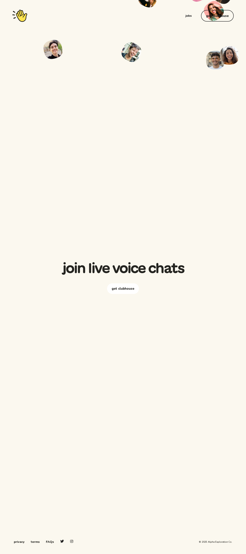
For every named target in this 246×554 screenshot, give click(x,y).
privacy (19, 542)
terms (35, 542)
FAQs (50, 542)
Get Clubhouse (217, 16)
